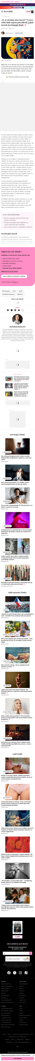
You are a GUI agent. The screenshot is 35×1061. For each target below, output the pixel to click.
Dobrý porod (6, 661)
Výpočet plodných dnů (6, 983)
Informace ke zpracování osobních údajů (20, 1034)
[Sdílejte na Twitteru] (12, 310)
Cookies (4, 1034)
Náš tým (21, 1010)
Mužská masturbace (5, 1015)
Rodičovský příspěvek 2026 (7, 1002)
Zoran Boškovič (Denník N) (6, 586)
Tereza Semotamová (5, 884)
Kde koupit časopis (23, 1017)
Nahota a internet (8, 901)
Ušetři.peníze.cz (20, 1039)
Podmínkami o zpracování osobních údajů (22, 965)
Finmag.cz (7, 1039)
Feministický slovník (23, 1024)
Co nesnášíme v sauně (6, 1017)
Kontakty (21, 1013)
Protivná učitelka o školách (7, 1010)
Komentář (5, 610)
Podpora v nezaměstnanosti (7, 986)
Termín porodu (4, 997)
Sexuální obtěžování (23, 983)
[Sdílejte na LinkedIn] (15, 310)
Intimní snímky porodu (6, 1013)
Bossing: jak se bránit (5, 1027)
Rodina (20, 291)
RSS (32, 1034)
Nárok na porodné (5, 988)
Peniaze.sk (27, 1039)
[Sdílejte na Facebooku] (8, 310)
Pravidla (9, 1034)
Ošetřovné (3, 993)
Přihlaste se (15, 282)
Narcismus (21, 986)
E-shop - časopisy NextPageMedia (21, 1042)
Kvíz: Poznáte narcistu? (6, 1022)
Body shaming (6, 685)
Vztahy (14, 291)
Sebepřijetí (20, 294)
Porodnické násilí (7, 771)
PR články (21, 1020)
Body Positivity (7, 797)
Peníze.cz (13, 1039)
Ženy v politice (22, 1002)
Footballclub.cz (9, 1042)
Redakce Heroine (4, 461)
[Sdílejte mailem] (19, 310)
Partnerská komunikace (8, 294)
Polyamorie (21, 997)
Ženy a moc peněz (16, 7)
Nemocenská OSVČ (5, 995)
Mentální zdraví (7, 738)
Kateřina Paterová (17, 326)
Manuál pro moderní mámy (25, 1015)
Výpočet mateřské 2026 (6, 1000)
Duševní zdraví (19, 33)
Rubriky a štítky (22, 1022)
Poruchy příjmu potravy (9, 712)
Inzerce (20, 1008)
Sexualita (21, 993)
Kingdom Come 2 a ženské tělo (7, 1024)
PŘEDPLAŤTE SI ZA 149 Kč (9, 271)
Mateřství (21, 988)
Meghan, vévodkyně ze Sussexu (11, 634)
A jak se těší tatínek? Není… (7, 1008)
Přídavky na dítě (4, 990)
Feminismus (21, 990)
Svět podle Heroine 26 (16, 4)
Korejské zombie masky (6, 1020)
